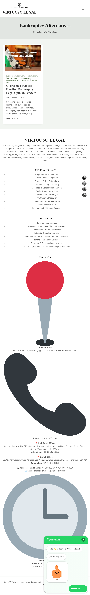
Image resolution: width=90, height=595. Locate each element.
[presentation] (23, 58)
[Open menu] (84, 9)
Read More (12, 119)
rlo (9, 97)
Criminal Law (26, 78)
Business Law (11, 76)
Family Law (25, 80)
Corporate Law (13, 78)
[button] (83, 540)
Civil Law (21, 76)
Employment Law (13, 80)
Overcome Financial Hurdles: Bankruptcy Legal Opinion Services (21, 89)
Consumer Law (32, 76)
